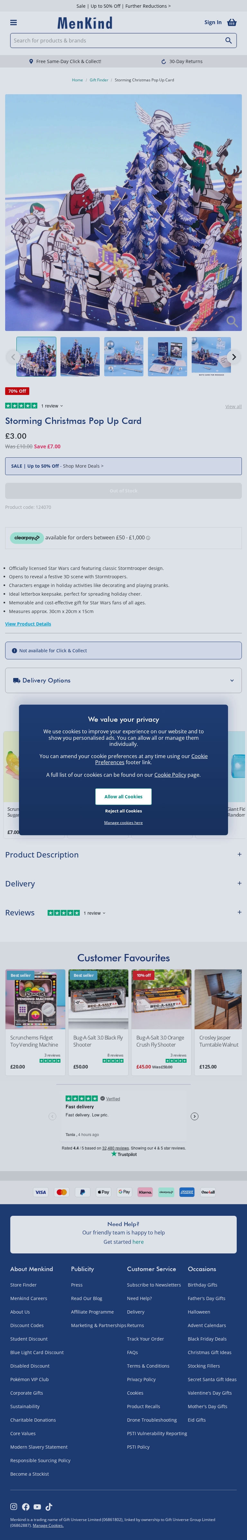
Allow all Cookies (123, 796)
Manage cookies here (123, 822)
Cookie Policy (170, 774)
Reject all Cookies (123, 810)
